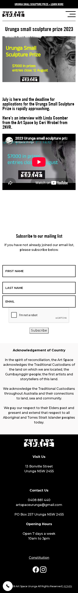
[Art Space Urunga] (13, 14)
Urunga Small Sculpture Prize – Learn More (39, 4)
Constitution (39, 558)
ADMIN (68, 586)
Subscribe (39, 330)
